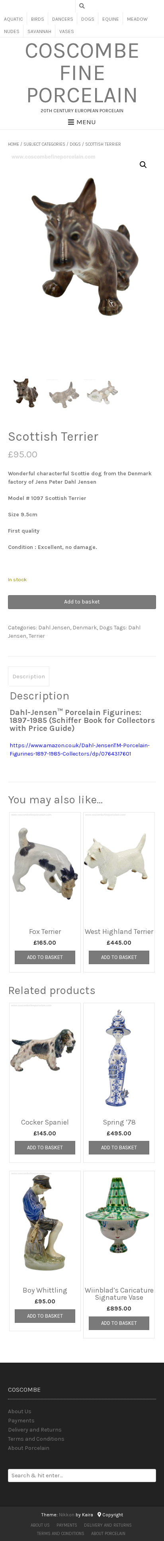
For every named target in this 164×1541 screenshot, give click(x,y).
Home (13, 144)
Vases (66, 31)
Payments (21, 1420)
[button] (143, 165)
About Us (19, 1411)
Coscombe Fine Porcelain (82, 72)
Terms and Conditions (36, 1439)
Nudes (12, 31)
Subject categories (44, 144)
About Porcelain (28, 1448)
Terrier (37, 636)
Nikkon (66, 1515)
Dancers (62, 19)
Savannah (39, 31)
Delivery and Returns (35, 1429)
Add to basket (82, 601)
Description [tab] (28, 676)
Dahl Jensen (54, 627)
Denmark (84, 627)
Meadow (137, 19)
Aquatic (13, 19)
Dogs (87, 19)
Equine (110, 19)
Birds (37, 19)
